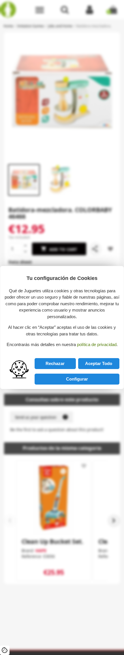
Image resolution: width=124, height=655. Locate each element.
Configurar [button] (77, 379)
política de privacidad (97, 344)
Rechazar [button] (55, 363)
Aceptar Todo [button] (98, 363)
